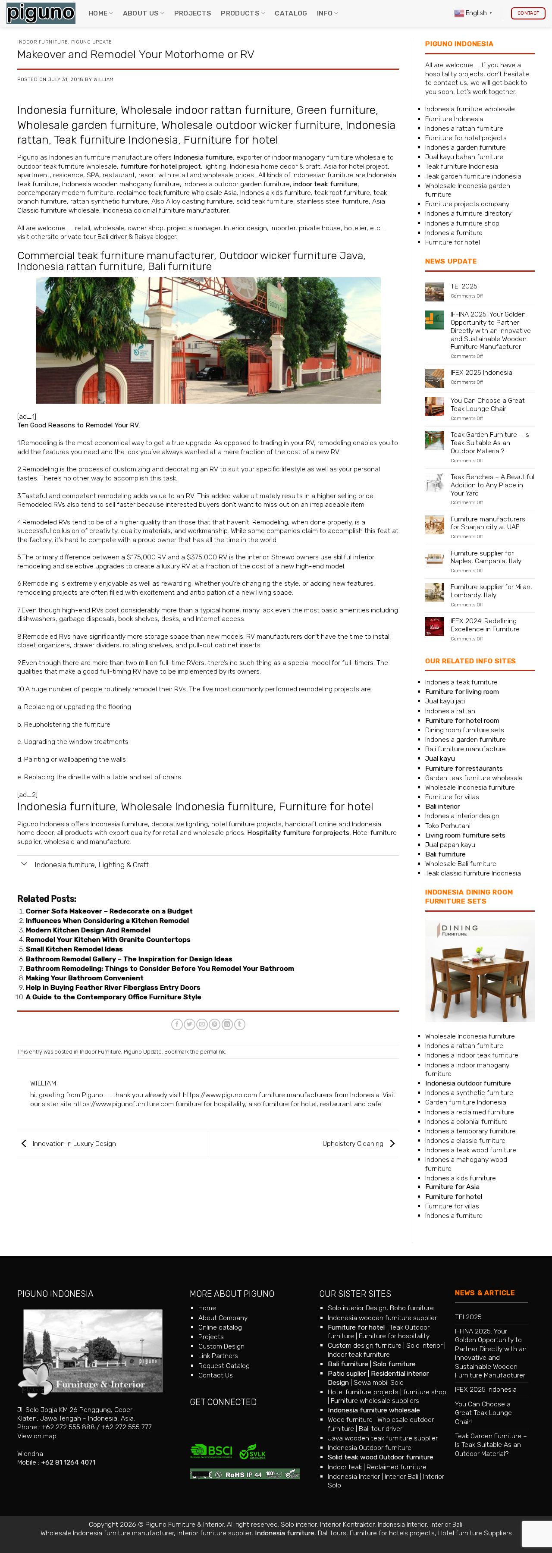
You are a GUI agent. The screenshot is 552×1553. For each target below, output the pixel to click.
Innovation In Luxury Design (73, 1143)
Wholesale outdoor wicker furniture (250, 125)
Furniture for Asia (452, 1187)
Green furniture (336, 110)
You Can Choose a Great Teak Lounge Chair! (488, 405)
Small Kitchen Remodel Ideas (74, 949)
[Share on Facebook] (177, 1024)
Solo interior (424, 1345)
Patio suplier (347, 1373)
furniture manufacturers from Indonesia (319, 1095)
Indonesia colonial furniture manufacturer (166, 210)
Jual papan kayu (450, 845)
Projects (193, 13)
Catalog (291, 13)
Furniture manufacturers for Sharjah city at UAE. (488, 523)
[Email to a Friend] (202, 1024)
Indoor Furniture (42, 42)
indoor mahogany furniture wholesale (329, 157)
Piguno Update (91, 42)
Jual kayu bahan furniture (464, 157)
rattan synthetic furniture (109, 201)
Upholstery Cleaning (354, 1143)
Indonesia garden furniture (465, 147)
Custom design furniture (364, 1345)
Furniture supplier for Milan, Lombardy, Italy (491, 591)
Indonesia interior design (462, 816)
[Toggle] (24, 864)
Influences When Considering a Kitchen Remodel (107, 920)
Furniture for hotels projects (392, 1533)
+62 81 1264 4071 (68, 1462)
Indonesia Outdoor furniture (369, 1447)
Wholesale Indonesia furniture (197, 806)
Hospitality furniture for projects (298, 832)
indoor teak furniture (325, 184)
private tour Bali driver (93, 236)
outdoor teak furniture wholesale (67, 166)
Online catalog (220, 1327)
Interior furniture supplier (214, 1533)
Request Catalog (224, 1366)
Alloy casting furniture (199, 201)
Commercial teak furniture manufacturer (115, 255)
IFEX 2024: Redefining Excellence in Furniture (485, 625)
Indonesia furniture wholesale (470, 109)
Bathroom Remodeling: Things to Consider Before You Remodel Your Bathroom (160, 968)
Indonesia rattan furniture (80, 266)
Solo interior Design (357, 1308)
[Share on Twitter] (189, 1024)
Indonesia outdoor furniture (468, 1083)
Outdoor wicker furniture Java (291, 255)
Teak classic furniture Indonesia (473, 873)
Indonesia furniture (66, 110)
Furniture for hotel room (462, 720)
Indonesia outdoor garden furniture (236, 184)
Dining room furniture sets (464, 730)
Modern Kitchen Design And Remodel (88, 930)
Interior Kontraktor (347, 1524)
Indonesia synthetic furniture (469, 1093)
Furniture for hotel (231, 140)
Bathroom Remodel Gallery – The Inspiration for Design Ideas (129, 959)
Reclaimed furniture (397, 1467)
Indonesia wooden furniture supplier (382, 1318)
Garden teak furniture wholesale (474, 778)
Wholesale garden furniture (86, 125)
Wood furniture (350, 1419)
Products (240, 13)
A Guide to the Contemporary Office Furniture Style (113, 997)
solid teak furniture (264, 201)
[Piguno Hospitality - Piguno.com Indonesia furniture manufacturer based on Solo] (40, 14)
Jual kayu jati (445, 701)
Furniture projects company (467, 204)
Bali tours (332, 1533)
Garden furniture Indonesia (465, 1102)
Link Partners (218, 1356)
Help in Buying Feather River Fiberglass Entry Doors (113, 987)
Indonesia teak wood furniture (470, 1150)
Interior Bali (401, 1476)
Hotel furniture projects (363, 1392)
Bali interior (442, 806)
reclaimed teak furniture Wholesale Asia (176, 192)
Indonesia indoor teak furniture (471, 1055)
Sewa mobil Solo (379, 1382)
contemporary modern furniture (65, 192)
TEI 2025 (464, 286)
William (104, 79)
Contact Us (215, 1375)
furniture (97, 724)
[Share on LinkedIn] (227, 1024)
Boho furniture (412, 1308)
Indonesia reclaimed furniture (469, 1112)
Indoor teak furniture (359, 1354)
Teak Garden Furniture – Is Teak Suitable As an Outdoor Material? (490, 443)
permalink (212, 1051)
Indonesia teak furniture (461, 682)
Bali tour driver (380, 1428)
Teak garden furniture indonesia (473, 176)
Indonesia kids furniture (275, 192)
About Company (223, 1318)
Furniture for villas (452, 797)
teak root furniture (342, 192)
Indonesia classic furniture (465, 1140)
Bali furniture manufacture (465, 749)
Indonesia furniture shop (462, 223)
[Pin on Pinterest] (214, 1024)
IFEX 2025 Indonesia (481, 372)
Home (97, 13)
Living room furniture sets (465, 835)
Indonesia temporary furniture (470, 1131)
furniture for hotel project (160, 166)
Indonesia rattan (450, 711)
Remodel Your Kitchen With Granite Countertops (108, 939)
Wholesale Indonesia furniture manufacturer (107, 1533)
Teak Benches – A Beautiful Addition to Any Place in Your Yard (492, 485)
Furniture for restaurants (464, 768)
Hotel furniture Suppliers (475, 1533)
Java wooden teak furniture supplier (383, 1438)
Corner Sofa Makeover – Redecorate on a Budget (109, 911)
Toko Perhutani (447, 826)
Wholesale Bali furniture (460, 864)
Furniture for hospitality (394, 1336)
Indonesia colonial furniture (466, 1121)
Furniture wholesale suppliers (375, 1400)
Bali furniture (180, 266)
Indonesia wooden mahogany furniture (121, 184)
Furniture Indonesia (454, 119)
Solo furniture (394, 1364)
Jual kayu (440, 758)
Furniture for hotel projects (466, 138)
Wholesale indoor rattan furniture (206, 110)
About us (141, 13)
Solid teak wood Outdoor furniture (380, 1457)
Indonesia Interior (354, 1476)
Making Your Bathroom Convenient (85, 978)
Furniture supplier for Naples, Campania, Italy (486, 557)
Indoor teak (345, 1467)
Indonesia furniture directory (468, 213)
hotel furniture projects (246, 824)
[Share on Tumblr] (240, 1024)
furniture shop (424, 1392)
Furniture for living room (462, 691)
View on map (36, 1436)
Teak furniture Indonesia (116, 140)
